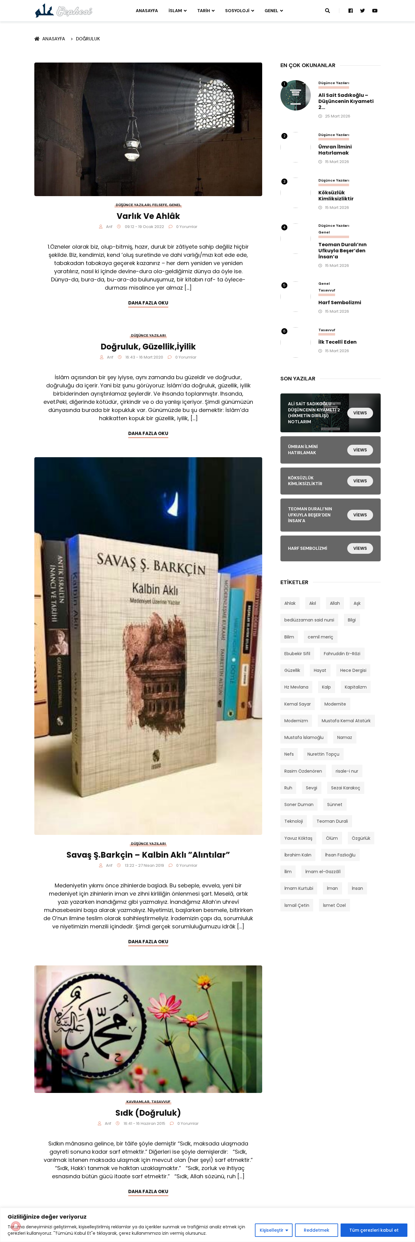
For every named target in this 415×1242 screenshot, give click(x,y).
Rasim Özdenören (303, 771)
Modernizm (296, 721)
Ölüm (332, 838)
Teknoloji (293, 821)
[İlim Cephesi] (64, 10)
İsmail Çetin (296, 905)
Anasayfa (147, 10)
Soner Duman (299, 804)
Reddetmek (316, 1230)
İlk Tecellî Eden (337, 342)
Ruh (288, 788)
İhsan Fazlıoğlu (340, 855)
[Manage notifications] (16, 1226)
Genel (271, 10)
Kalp (326, 687)
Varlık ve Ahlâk (148, 216)
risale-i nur (347, 771)
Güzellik (292, 670)
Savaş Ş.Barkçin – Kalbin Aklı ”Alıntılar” (148, 855)
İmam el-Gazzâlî (323, 872)
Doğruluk (88, 39)
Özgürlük (361, 838)
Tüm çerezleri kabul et (374, 1230)
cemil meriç (320, 637)
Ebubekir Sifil (297, 654)
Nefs (289, 754)
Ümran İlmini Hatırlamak (335, 150)
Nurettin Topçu (323, 754)
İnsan (357, 888)
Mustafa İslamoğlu (304, 737)
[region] (207, 1225)
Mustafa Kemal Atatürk (346, 721)
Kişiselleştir (271, 1230)
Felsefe (159, 204)
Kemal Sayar (297, 704)
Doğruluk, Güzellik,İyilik (148, 347)
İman (332, 888)
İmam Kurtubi (298, 888)
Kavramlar (137, 1101)
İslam (175, 10)
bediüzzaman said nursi (309, 620)
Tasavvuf (160, 1101)
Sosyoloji (237, 10)
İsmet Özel (334, 905)
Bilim (289, 637)
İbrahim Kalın (297, 855)
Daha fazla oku (148, 303)
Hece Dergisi (353, 670)
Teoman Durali (332, 821)
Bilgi (352, 620)
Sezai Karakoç (345, 788)
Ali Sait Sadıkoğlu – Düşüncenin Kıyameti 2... (346, 101)
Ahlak (290, 603)
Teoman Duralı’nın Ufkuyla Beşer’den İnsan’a (342, 251)
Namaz (344, 737)
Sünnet (334, 804)
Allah (335, 603)
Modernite (335, 704)
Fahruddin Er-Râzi (342, 654)
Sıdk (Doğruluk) (148, 1113)
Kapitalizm (356, 687)
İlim (288, 872)
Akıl (312, 603)
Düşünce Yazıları (133, 204)
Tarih (203, 10)
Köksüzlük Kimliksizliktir (336, 196)
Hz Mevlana (296, 687)
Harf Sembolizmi (339, 303)
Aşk (357, 603)
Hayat (320, 670)
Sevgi (311, 788)
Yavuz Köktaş (298, 838)
